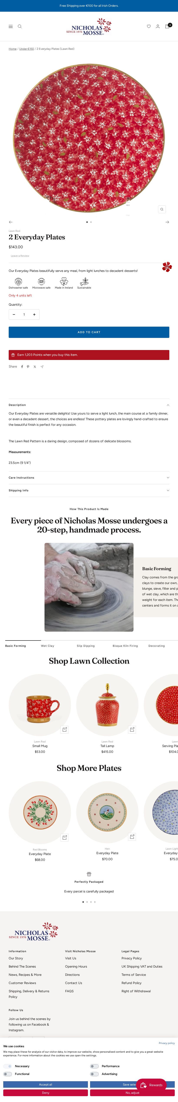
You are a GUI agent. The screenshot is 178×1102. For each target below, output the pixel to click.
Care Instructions (21, 477)
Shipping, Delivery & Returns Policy (29, 994)
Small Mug (40, 744)
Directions (72, 975)
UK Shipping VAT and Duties (142, 966)
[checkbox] (7, 1066)
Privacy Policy (132, 958)
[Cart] (167, 26)
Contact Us (73, 983)
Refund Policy (132, 983)
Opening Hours (76, 966)
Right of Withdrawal (136, 991)
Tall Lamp (107, 744)
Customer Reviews (22, 983)
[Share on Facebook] (22, 366)
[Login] (158, 26)
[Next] (167, 222)
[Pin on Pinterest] (28, 366)
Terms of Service (134, 975)
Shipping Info (19, 490)
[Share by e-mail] (42, 366)
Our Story (16, 958)
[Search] (20, 26)
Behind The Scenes (22, 966)
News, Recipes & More (25, 975)
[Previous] (10, 222)
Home (12, 48)
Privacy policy (167, 1043)
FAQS (69, 991)
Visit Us (70, 958)
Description (17, 405)
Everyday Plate (40, 852)
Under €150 (26, 48)
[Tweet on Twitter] (35, 366)
